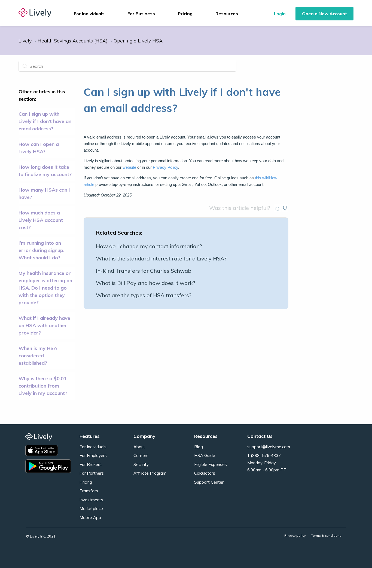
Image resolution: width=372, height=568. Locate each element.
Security (141, 464)
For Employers (93, 455)
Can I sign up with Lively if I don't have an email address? (45, 121)
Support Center (209, 482)
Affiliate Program (149, 473)
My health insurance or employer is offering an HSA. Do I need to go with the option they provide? (45, 288)
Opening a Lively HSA (138, 41)
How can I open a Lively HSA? (39, 148)
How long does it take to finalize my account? (45, 170)
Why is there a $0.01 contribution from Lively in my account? (43, 385)
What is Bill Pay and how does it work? (145, 283)
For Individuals (93, 446)
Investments (91, 499)
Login (280, 13)
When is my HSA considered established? (38, 355)
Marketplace (91, 508)
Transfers (89, 490)
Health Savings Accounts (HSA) (73, 41)
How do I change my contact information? (149, 246)
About (139, 446)
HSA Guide (204, 455)
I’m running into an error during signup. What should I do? (41, 250)
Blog (198, 446)
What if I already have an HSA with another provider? (44, 325)
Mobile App (90, 517)
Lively (25, 41)
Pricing (185, 13)
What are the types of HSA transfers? (143, 295)
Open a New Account (324, 13)
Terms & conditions (326, 535)
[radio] (277, 208)
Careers (140, 455)
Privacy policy (295, 535)
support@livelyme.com (268, 446)
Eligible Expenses (210, 464)
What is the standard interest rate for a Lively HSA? (161, 258)
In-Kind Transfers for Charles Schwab (143, 270)
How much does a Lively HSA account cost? (41, 220)
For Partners (92, 473)
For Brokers (91, 464)
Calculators (204, 473)
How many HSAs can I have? (44, 193)
